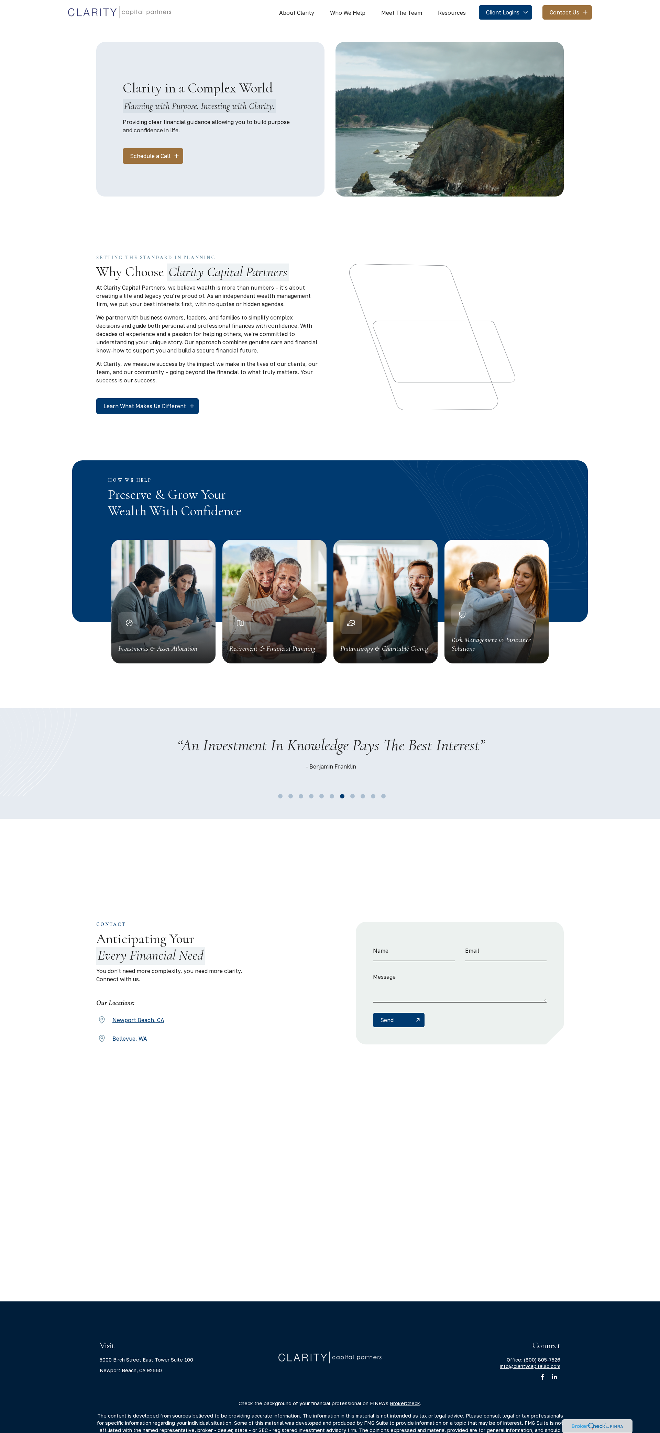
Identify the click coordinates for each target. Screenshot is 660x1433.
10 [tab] (371, 794)
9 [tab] (361, 794)
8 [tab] (350, 794)
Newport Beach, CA (138, 1020)
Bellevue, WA (129, 1038)
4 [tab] (309, 794)
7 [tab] (340, 794)
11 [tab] (381, 794)
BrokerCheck (405, 1403)
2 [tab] (288, 794)
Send (387, 1020)
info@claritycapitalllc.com (530, 1366)
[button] (296, 12)
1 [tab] (278, 794)
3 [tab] (299, 794)
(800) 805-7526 (542, 1360)
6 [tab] (330, 794)
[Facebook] (542, 1377)
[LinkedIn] (554, 1377)
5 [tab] (319, 794)
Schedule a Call (150, 156)
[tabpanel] (331, 754)
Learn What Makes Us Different (144, 406)
